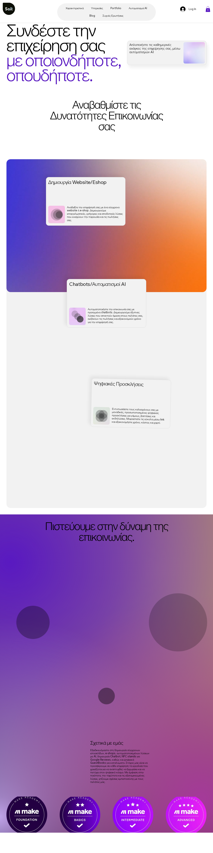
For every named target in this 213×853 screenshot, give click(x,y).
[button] (208, 9)
